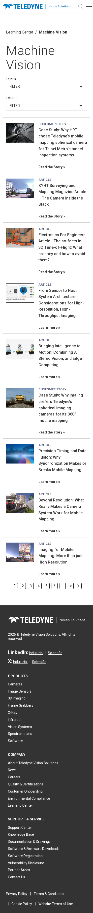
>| (79, 586)
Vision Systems (20, 727)
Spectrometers (20, 734)
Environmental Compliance (29, 798)
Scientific (55, 653)
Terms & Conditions (49, 894)
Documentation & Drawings (29, 842)
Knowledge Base (21, 834)
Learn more (48, 328)
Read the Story (50, 167)
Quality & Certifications (25, 784)
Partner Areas (19, 870)
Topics (12, 98)
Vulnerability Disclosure (26, 863)
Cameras (15, 684)
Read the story (50, 432)
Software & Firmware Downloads (34, 849)
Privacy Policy (16, 894)
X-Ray (12, 712)
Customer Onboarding (25, 791)
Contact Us (16, 877)
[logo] (38, 6)
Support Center (20, 828)
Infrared (14, 720)
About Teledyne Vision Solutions (33, 763)
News (12, 770)
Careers (14, 777)
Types (11, 79)
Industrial (36, 653)
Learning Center (19, 32)
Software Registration (25, 856)
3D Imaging (17, 698)
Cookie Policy (21, 904)
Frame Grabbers (20, 705)
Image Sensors (19, 691)
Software (15, 741)
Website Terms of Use (55, 904)
